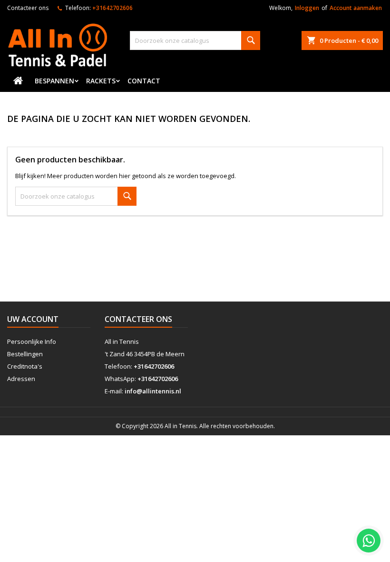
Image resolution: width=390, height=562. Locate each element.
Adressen (21, 378)
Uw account (32, 319)
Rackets (101, 80)
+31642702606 (112, 8)
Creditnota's (24, 366)
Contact (143, 80)
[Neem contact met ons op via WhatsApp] (368, 540)
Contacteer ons (28, 8)
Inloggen (307, 8)
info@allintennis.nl (153, 391)
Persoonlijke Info (31, 341)
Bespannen (54, 80)
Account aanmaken (356, 8)
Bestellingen (25, 354)
